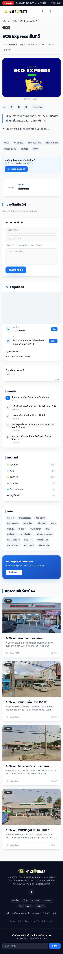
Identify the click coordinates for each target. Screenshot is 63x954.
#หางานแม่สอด (13, 523)
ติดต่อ (7, 913)
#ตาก (35, 148)
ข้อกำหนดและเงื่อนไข (21, 913)
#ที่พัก (48, 529)
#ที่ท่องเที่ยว (11, 534)
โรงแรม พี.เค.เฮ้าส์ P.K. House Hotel (28, 415)
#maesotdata (25, 518)
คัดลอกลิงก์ (38, 107)
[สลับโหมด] (50, 11)
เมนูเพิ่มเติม (40, 906)
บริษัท (14, 21)
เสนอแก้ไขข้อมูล (18, 169)
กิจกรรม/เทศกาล (25, 906)
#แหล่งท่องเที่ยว (13, 540)
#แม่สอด (24, 148)
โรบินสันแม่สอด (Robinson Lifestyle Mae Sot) (34, 406)
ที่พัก (25, 900)
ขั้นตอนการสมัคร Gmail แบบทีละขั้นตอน (30, 397)
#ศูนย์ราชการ (29, 545)
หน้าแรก (5, 21)
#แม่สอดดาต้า (35, 529)
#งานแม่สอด (28, 523)
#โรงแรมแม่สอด (13, 545)
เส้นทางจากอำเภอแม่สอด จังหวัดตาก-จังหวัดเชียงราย (31, 438)
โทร (54, 329)
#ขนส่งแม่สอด (52, 142)
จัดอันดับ (46, 913)
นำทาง (53, 341)
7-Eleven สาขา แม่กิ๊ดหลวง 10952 (26, 702)
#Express (28, 540)
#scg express (34, 142)
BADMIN (23, 188)
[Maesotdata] (14, 11)
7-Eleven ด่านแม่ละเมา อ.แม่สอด (25, 638)
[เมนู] (57, 11)
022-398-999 (19, 330)
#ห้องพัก (22, 529)
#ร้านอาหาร (42, 523)
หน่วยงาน (47, 900)
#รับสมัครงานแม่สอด (45, 534)
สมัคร (54, 945)
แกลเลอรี (36, 913)
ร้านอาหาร (35, 900)
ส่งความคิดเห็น (16, 270)
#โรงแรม (10, 529)
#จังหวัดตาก (40, 518)
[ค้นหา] (43, 11)
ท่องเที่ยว (15, 900)
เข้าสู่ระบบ (20, 245)
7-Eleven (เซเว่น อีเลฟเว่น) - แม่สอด (27, 766)
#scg (6, 142)
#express (18, 142)
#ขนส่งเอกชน (10, 148)
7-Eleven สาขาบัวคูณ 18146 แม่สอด (27, 830)
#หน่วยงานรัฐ (44, 545)
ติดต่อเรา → (14, 572)
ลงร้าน (55, 913)
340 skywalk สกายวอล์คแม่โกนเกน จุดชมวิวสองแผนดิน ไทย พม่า (34, 426)
